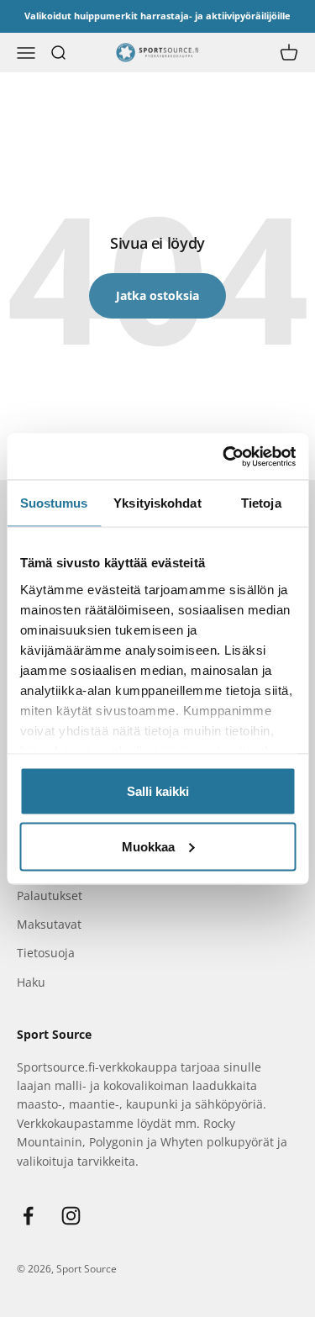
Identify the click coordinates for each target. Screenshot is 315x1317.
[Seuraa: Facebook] (28, 1215)
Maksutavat (49, 924)
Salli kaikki (158, 791)
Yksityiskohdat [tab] (157, 503)
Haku (31, 982)
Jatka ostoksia (157, 295)
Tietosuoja (46, 953)
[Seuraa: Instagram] (71, 1215)
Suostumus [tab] (54, 503)
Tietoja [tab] (261, 503)
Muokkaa (148, 846)
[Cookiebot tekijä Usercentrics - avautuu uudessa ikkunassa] (224, 456)
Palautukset (49, 895)
